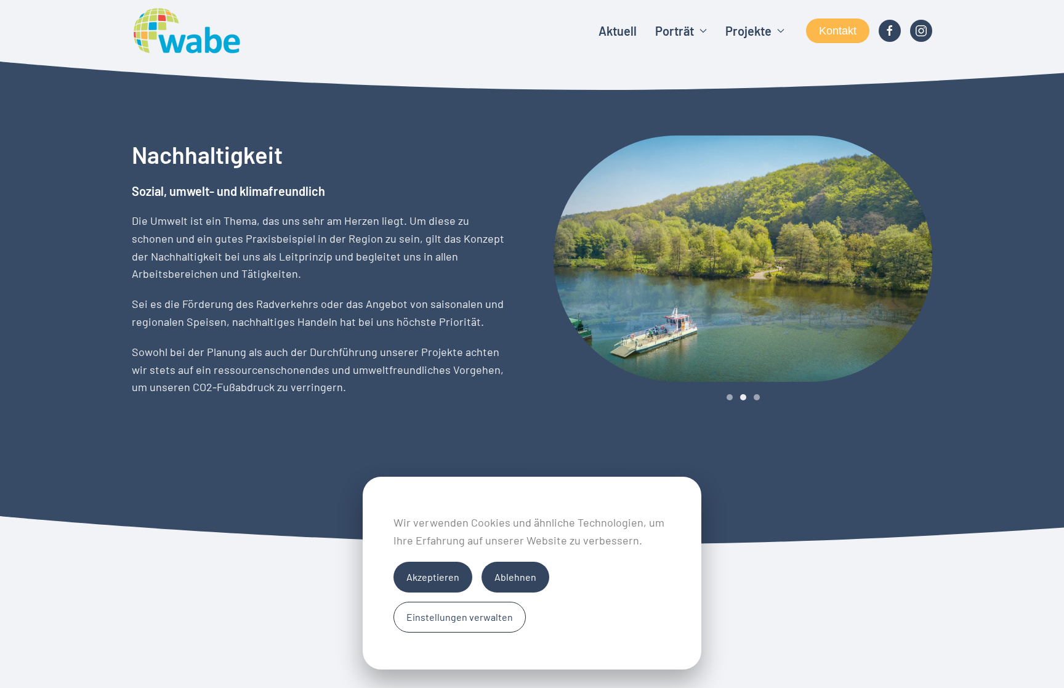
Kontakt (837, 31)
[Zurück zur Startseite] (187, 31)
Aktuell (617, 30)
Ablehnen (515, 577)
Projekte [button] (748, 30)
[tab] (730, 397)
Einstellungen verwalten (459, 617)
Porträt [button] (674, 30)
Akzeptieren (432, 577)
